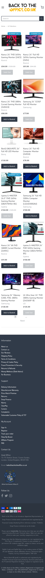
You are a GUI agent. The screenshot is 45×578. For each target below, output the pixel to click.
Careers (4, 409)
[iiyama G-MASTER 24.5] (11, 182)
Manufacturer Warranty (9, 390)
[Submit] (41, 18)
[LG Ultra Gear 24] (33, 282)
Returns (4, 396)
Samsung (27, 107)
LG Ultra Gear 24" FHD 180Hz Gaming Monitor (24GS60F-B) (33, 298)
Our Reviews (5, 353)
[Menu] (4, 7)
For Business (6, 375)
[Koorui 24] (11, 41)
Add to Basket (9, 119)
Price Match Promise (8, 393)
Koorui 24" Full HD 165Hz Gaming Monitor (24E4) (33, 57)
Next (22, 320)
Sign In (3, 428)
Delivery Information (8, 387)
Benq (3, 154)
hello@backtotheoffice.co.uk (16, 465)
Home (3, 26)
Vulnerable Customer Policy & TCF (13, 415)
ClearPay (4, 406)
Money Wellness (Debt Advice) (12, 372)
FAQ (2, 443)
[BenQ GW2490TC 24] (11, 135)
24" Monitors (12, 26)
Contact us (5, 350)
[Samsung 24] (33, 88)
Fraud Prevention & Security (11, 365)
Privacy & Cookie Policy (9, 362)
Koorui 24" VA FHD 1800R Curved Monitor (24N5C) (11, 248)
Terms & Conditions (8, 359)
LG (24, 303)
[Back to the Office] (23, 7)
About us (4, 347)
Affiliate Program (7, 440)
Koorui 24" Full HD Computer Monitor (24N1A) (31, 151)
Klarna (3, 403)
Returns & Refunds (8, 369)
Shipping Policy (6, 356)
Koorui (4, 60)
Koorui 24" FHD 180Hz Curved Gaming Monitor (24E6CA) (11, 104)
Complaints (5, 412)
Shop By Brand (6, 437)
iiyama (4, 207)
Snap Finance (6, 400)
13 (30, 316)
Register (4, 431)
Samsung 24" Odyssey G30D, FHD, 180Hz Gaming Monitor (10, 298)
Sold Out (7, 72)
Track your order (7, 434)
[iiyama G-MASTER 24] (33, 232)
